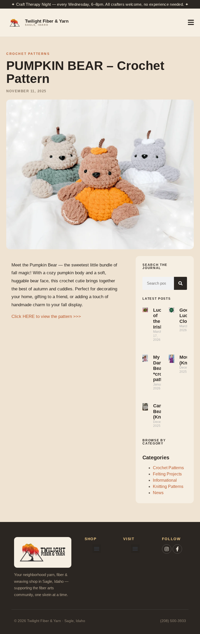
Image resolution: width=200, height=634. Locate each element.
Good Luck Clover (186, 316)
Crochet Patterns (28, 54)
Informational (165, 480)
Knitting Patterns (168, 486)
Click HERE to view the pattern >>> (46, 316)
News (158, 493)
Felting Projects (167, 474)
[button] (96, 548)
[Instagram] (166, 549)
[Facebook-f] (177, 549)
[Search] (180, 283)
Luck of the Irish (158, 319)
